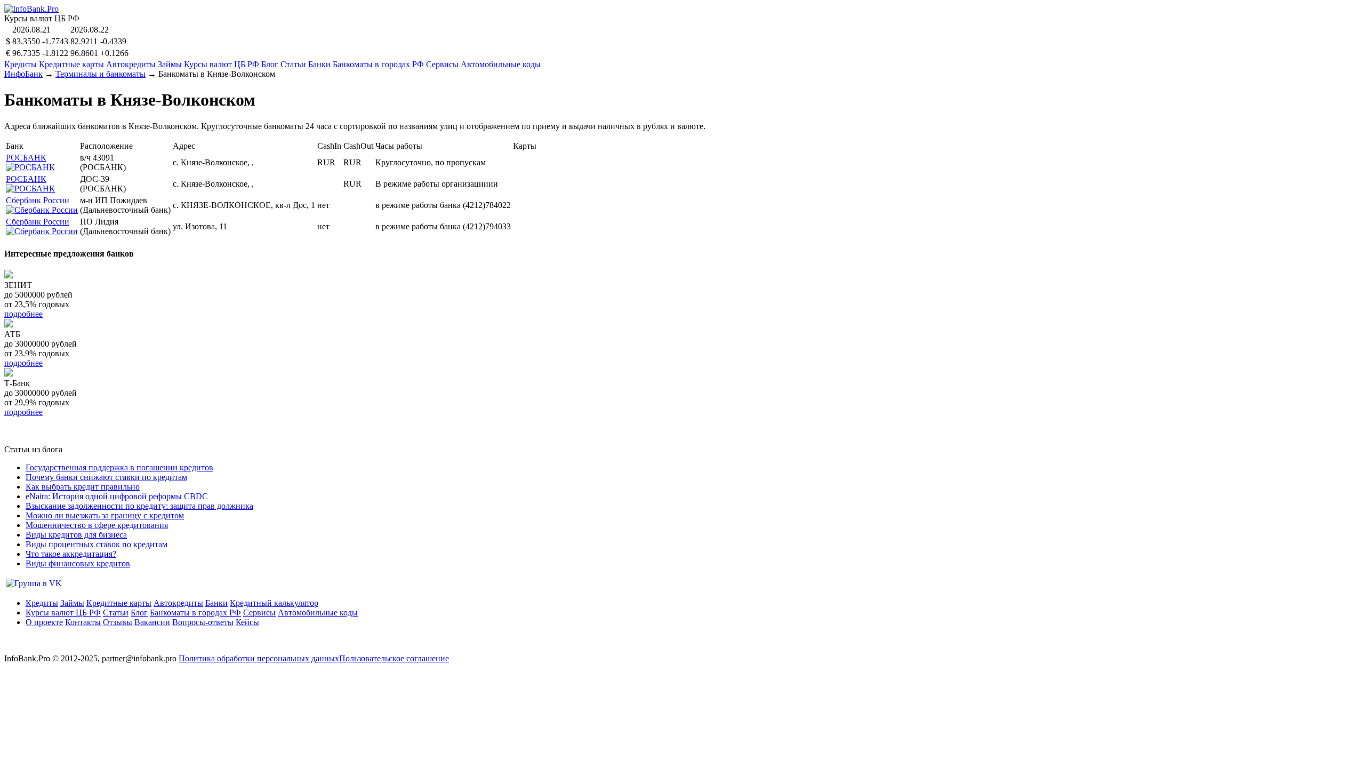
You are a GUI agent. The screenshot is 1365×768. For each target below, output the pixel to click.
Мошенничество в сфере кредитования (97, 525)
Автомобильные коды (501, 64)
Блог (269, 64)
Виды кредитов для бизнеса (76, 534)
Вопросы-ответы (203, 622)
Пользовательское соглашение (394, 658)
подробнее (23, 313)
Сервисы (442, 64)
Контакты (83, 622)
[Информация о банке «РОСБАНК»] (30, 167)
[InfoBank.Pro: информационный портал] (31, 8)
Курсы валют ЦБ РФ (221, 64)
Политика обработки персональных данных (259, 658)
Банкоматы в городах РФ (378, 64)
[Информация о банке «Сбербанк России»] (42, 209)
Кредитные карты (71, 64)
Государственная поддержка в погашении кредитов (119, 467)
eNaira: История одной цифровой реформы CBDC (117, 496)
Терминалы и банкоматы (100, 73)
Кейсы (247, 622)
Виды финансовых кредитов (78, 563)
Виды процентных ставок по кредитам (96, 544)
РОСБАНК (26, 157)
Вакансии (152, 622)
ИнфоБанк (23, 73)
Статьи (293, 64)
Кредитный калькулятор (274, 602)
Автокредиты (131, 64)
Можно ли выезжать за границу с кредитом (105, 515)
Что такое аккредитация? (71, 553)
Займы (170, 64)
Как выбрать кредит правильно (83, 486)
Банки (319, 64)
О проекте (44, 622)
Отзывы (117, 622)
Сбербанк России (37, 200)
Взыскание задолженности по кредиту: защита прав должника (139, 505)
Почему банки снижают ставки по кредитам (106, 477)
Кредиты (20, 64)
